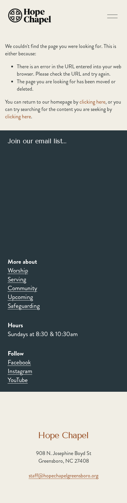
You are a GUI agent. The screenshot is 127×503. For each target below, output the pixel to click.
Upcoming (20, 297)
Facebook (19, 362)
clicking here (92, 102)
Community (22, 288)
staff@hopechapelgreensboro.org (63, 475)
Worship (18, 270)
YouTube (18, 380)
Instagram (20, 371)
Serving (17, 279)
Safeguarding (24, 306)
